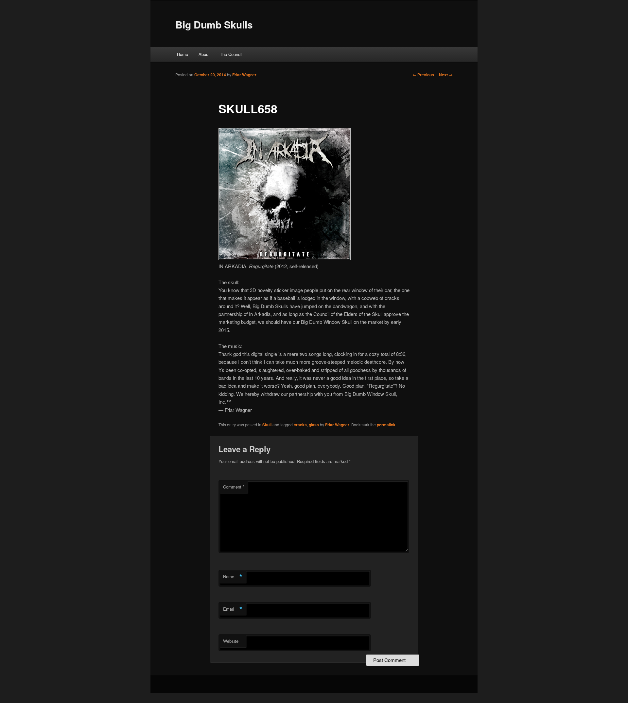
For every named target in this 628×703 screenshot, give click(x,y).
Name (232, 576)
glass (314, 425)
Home (182, 54)
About (204, 54)
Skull (266, 425)
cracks (300, 425)
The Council (231, 54)
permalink (386, 425)
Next (446, 75)
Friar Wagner (244, 75)
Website (230, 641)
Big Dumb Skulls (214, 24)
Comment (233, 487)
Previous (423, 75)
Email (232, 609)
